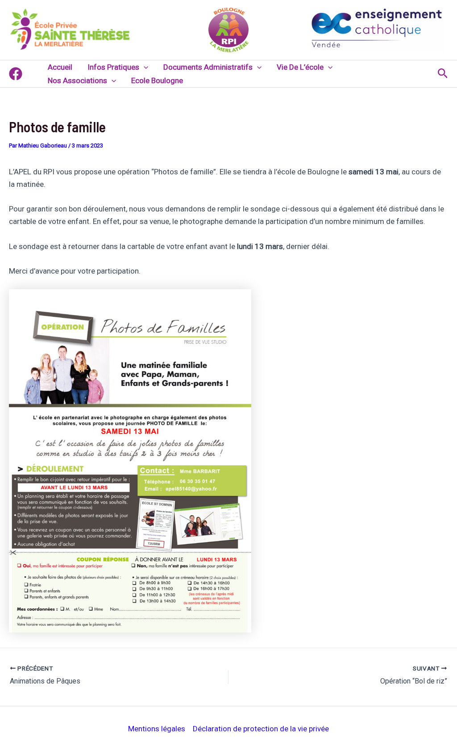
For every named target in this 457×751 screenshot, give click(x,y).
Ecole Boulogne (157, 80)
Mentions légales (156, 728)
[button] (143, 67)
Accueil (60, 67)
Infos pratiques (113, 67)
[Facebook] (15, 73)
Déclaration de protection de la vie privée (261, 728)
